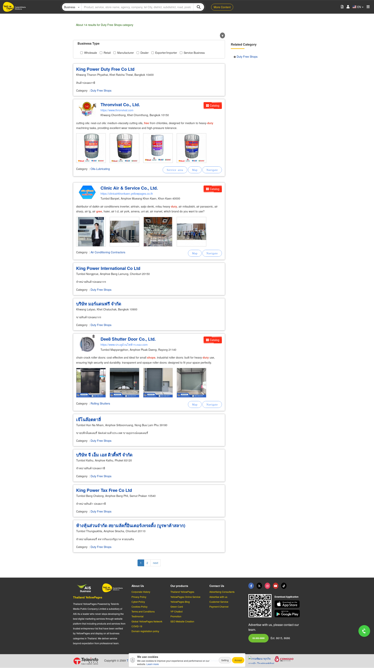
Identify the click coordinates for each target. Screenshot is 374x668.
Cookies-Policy (139, 606)
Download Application (286, 596)
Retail (107, 53)
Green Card (176, 606)
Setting (225, 660)
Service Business (194, 53)
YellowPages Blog (180, 601)
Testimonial (137, 616)
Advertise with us (218, 596)
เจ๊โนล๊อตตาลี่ (88, 419)
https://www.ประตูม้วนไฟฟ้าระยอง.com (124, 344)
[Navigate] (212, 169)
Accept (238, 660)
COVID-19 (136, 626)
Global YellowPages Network (146, 621)
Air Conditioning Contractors (108, 252)
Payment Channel (218, 606)
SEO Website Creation (182, 621)
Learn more (152, 664)
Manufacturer (125, 53)
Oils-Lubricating (100, 169)
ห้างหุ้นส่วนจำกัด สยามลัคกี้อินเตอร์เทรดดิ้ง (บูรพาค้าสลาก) (130, 525)
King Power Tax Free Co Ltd (104, 490)
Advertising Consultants (222, 591)
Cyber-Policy (138, 601)
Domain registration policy (145, 631)
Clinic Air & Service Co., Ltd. (129, 188)
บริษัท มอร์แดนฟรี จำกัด (98, 303)
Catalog (214, 105)
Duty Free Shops (101, 90)
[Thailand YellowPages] (259, 586)
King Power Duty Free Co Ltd (105, 69)
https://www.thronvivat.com (117, 110)
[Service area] (175, 169)
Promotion (175, 616)
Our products (179, 586)
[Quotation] (342, 6)
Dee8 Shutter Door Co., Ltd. (128, 339)
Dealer (144, 53)
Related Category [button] (244, 44)
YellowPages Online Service (185, 596)
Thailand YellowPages (87, 597)
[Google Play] (287, 613)
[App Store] (287, 604)
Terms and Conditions (143, 611)
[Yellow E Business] (251, 586)
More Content (222, 7)
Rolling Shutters (100, 403)
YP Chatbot (176, 611)
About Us (137, 586)
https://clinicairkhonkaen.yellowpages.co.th (127, 193)
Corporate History (140, 591)
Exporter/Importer (166, 53)
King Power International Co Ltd (108, 268)
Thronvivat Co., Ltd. (120, 104)
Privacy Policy (138, 596)
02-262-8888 (258, 638)
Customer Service (218, 601)
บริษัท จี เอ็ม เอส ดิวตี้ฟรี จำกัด (104, 455)
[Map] (195, 169)
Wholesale (90, 53)
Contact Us (216, 586)
